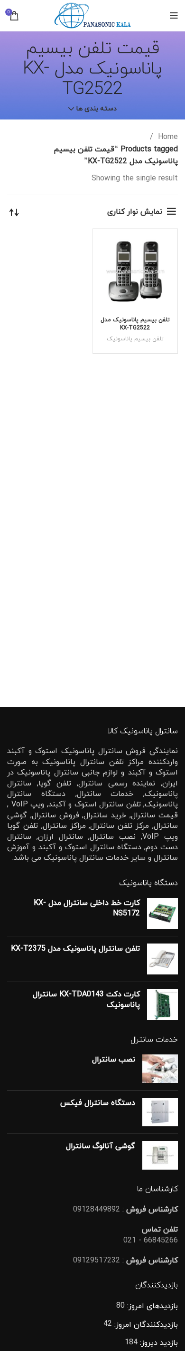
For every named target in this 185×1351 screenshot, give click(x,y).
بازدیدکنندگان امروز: (145, 1325)
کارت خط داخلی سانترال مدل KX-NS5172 (87, 908)
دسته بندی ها (96, 109)
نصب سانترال (113, 1059)
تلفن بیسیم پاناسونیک (135, 339)
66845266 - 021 (150, 1240)
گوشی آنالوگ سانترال (100, 1146)
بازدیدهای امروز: (151, 1306)
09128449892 (96, 1209)
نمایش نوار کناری (134, 212)
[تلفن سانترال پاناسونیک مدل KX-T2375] (162, 959)
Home (167, 137)
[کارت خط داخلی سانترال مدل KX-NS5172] (162, 913)
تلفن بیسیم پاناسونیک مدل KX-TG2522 (135, 324)
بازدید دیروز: (158, 1343)
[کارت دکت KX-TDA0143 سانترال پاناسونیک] (162, 1004)
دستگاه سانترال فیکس (97, 1103)
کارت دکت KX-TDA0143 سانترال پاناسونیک (86, 999)
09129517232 (96, 1260)
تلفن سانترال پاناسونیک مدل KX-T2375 (75, 949)
